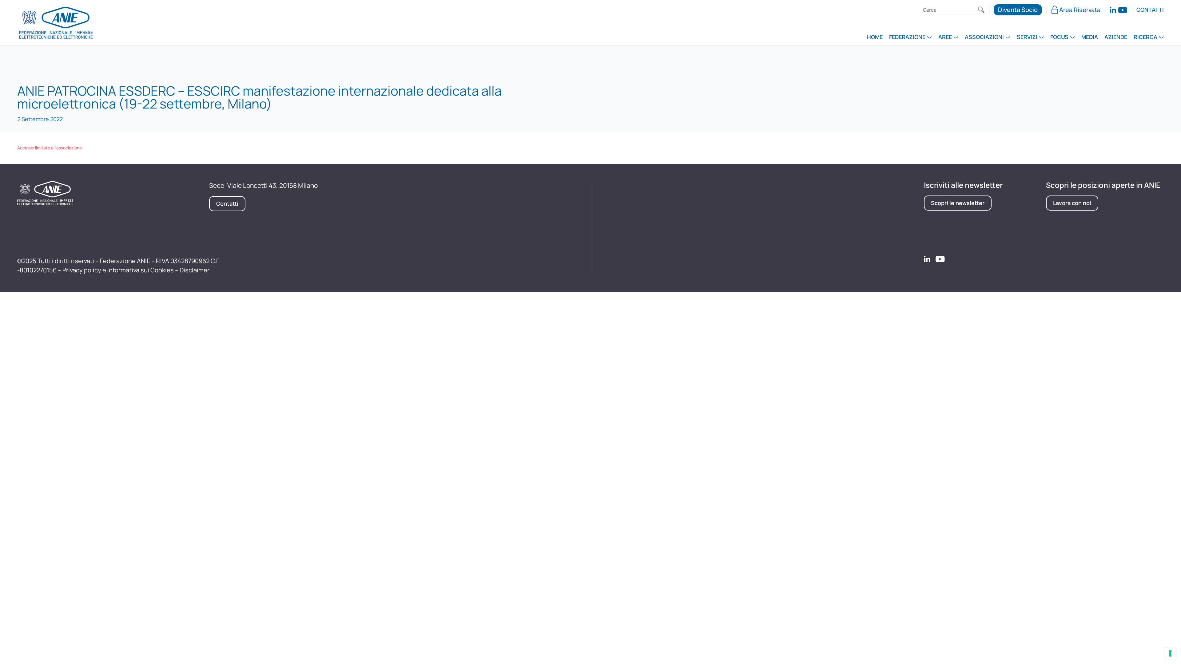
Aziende (1115, 37)
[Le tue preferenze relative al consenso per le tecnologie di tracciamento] (1170, 653)
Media (1089, 37)
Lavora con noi (1072, 203)
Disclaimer (194, 270)
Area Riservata (1079, 10)
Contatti (1150, 10)
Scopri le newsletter (957, 203)
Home (875, 37)
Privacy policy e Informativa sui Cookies (118, 270)
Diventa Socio (1018, 10)
